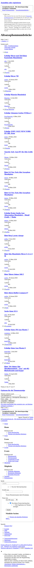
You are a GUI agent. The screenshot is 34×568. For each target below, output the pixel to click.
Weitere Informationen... (19, 564)
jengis (6, 137)
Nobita (31, 417)
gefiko (6, 239)
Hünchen (7, 98)
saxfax (6, 79)
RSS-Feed (7, 535)
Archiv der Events (13, 461)
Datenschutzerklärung (10, 542)
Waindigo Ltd (29, 548)
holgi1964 (7, 341)
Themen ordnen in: (6, 397)
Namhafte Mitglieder (14, 471)
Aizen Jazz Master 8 (18, 348)
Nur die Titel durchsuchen (18, 487)
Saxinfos (6, 476)
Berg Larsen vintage (15, 235)
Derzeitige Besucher (14, 474)
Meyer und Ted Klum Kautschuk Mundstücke (15, 57)
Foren (6, 435)
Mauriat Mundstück (18, 94)
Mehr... (8, 518)
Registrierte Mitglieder (14, 473)
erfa (5, 61)
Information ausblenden (11, 565)
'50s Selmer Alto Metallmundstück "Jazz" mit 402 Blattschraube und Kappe (16, 368)
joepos (6, 177)
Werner (6, 157)
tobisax (6, 220)
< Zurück (3, 41)
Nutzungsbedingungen (10, 538)
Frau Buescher (8, 116)
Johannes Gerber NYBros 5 (21, 113)
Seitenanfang (8, 534)
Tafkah (6, 374)
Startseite (7, 532)
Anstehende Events (13, 459)
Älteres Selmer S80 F (16, 274)
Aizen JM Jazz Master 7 (20, 330)
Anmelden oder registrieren (11, 3)
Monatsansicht (12, 456)
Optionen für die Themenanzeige (13, 390)
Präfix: (3, 399)
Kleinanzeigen (8, 478)
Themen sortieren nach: (7, 394)
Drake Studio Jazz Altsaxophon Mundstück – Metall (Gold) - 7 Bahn (16, 215)
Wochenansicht (12, 458)
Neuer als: (5, 498)
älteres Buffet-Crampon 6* (18, 293)
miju (5, 314)
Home (6, 423)
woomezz (7, 333)
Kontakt (6, 529)
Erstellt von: (5, 490)
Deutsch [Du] (8, 526)
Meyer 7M (14, 76)
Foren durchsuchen (13, 432)
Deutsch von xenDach (14, 546)
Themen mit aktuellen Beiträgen (17, 434)
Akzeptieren (7, 564)
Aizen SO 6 (13, 311)
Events (6, 447)
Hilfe (5, 530)
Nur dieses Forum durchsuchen (20, 503)
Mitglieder (7, 463)
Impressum (7, 540)
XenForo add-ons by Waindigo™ (10, 548)
